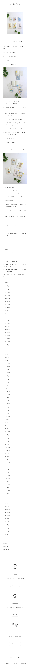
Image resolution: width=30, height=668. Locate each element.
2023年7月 (5, 400)
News (4, 48)
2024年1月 (5, 382)
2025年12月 (6, 310)
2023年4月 (5, 410)
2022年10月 (6, 428)
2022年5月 (5, 444)
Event (4, 543)
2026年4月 (5, 298)
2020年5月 (5, 518)
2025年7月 (5, 326)
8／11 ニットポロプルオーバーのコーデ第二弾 (13, 274)
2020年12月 (6, 497)
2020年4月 (5, 521)
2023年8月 (5, 397)
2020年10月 (6, 503)
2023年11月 (6, 388)
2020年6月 (5, 515)
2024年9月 (5, 357)
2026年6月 (5, 292)
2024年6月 (5, 366)
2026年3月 (5, 301)
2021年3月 (5, 487)
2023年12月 (6, 385)
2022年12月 (6, 422)
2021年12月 (6, 459)
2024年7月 (5, 363)
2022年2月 (5, 453)
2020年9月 (5, 506)
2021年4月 (5, 484)
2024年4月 (5, 372)
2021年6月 (5, 478)
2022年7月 (5, 438)
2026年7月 (5, 289)
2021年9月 (5, 469)
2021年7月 (5, 475)
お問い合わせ (14, 643)
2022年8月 (5, 434)
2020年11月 (6, 500)
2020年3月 (5, 524)
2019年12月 (6, 534)
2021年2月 (5, 490)
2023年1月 (5, 419)
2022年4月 (5, 447)
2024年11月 (6, 351)
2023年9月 (5, 394)
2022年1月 (5, 456)
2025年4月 (5, 335)
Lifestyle (20, 46)
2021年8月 (5, 472)
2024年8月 (5, 360)
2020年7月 (5, 512)
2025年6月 (5, 329)
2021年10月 (6, 466)
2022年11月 (6, 425)
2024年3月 (5, 376)
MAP (14, 614)
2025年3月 (5, 338)
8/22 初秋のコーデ (7, 261)
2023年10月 (6, 391)
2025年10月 (6, 317)
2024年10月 (6, 354)
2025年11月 (6, 313)
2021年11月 (6, 462)
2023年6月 (5, 403)
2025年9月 (5, 320)
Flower (4, 546)
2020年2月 (5, 528)
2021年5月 (5, 481)
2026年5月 (5, 295)
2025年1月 (5, 344)
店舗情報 (14, 585)
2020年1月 (5, 531)
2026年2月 (5, 304)
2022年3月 (5, 450)
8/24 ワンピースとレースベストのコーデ (12, 258)
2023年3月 (5, 413)
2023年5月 (5, 407)
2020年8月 (5, 509)
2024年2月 (5, 379)
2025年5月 (5, 332)
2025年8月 (5, 323)
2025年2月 (5, 341)
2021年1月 (5, 493)
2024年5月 (5, 369)
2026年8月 (5, 286)
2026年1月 (5, 307)
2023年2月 (5, 416)
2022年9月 (5, 431)
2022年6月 (5, 441)
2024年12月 (6, 348)
